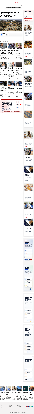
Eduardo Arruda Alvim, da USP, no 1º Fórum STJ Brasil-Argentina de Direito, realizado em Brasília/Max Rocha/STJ (11, 87)
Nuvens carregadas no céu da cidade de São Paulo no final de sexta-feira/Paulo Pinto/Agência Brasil (19, 69)
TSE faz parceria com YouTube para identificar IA (19, 392)
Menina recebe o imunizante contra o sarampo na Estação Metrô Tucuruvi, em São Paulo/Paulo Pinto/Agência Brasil (19, 88)
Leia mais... (26, 56)
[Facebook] (27, 406)
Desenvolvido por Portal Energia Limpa (22, 412)
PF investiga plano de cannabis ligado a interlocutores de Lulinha (31, 393)
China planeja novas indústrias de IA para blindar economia (2, 392)
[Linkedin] (32, 406)
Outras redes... (8, 35)
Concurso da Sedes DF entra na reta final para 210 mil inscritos (14, 392)
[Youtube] (26, 406)
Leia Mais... (1, 78)
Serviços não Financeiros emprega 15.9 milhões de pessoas (8, 393)
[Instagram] (28, 406)
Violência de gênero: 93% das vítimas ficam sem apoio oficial (25, 392)
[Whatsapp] (31, 406)
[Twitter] (29, 406)
